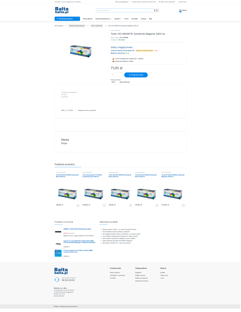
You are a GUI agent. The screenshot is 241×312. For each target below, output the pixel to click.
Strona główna (87, 19)
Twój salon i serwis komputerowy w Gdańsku (68, 2)
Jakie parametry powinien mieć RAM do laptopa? (117, 240)
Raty (150, 19)
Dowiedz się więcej (103, 205)
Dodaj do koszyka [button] (77, 205)
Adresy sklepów (115, 272)
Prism (119, 80)
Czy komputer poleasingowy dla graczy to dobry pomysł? (120, 236)
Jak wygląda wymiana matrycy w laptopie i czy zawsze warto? (122, 234)
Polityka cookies (140, 275)
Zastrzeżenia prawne (141, 281)
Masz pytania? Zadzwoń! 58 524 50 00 (144, 2)
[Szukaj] (156, 10)
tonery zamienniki (96, 25)
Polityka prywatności (141, 278)
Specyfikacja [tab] (124, 82)
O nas (162, 278)
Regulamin (138, 272)
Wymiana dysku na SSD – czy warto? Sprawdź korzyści (119, 229)
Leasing (143, 19)
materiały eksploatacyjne (76, 25)
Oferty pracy (164, 275)
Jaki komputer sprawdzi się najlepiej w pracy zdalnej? (119, 238)
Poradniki (134, 19)
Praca (126, 19)
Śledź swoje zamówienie (168, 2)
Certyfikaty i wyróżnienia (117, 275)
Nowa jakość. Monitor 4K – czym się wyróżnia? (117, 243)
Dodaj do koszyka (137, 75)
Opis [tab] (113, 82)
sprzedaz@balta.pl (123, 2)
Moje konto (183, 2)
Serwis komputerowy (102, 19)
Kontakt (117, 19)
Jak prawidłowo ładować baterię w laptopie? (116, 231)
